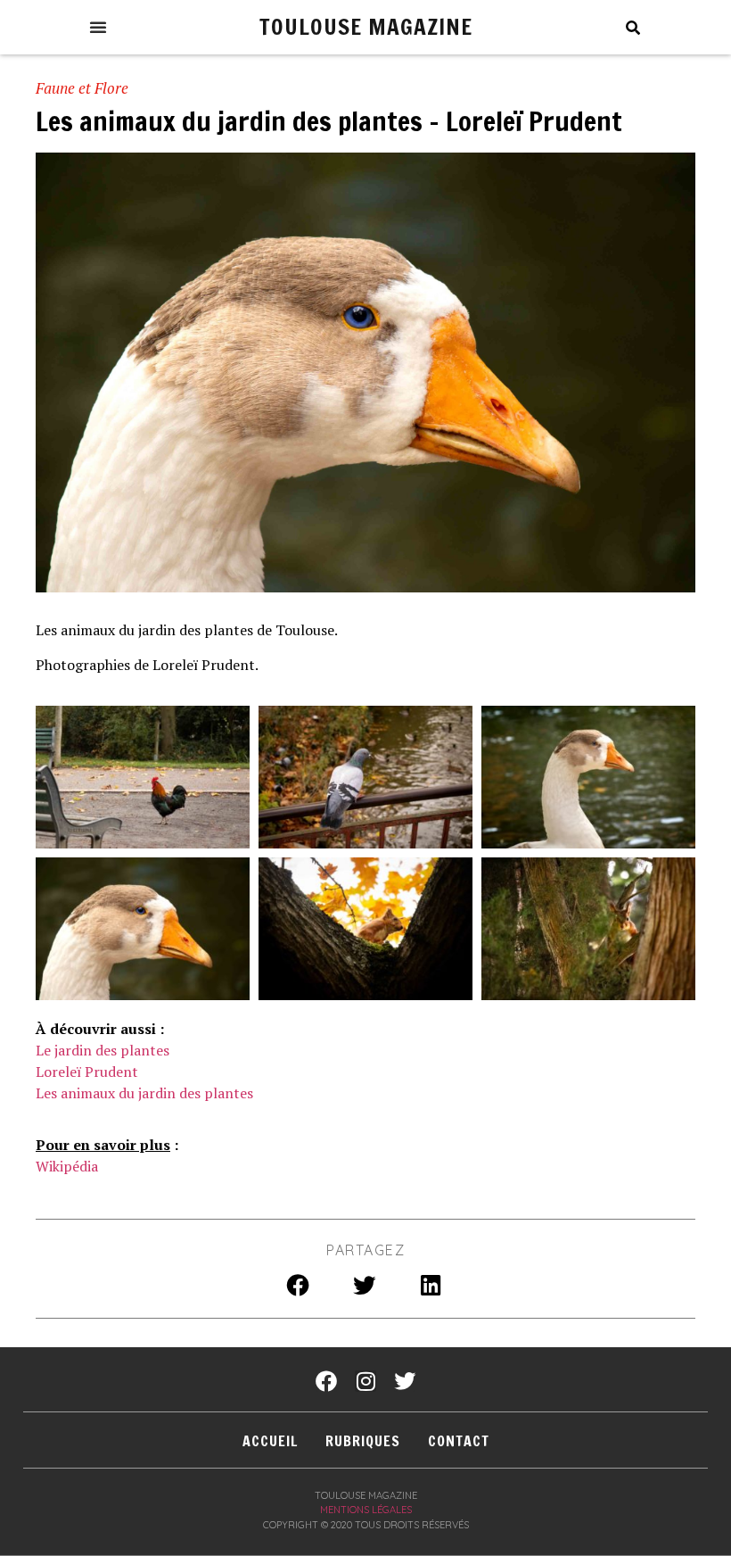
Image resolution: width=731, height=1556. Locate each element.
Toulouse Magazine (365, 26)
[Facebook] (326, 1381)
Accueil (270, 1441)
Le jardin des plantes (102, 1050)
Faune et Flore (82, 88)
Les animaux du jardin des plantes (144, 1093)
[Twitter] (404, 1381)
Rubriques (362, 1441)
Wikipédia (67, 1166)
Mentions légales (366, 1509)
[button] (98, 26)
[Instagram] (365, 1381)
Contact (458, 1441)
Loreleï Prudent (87, 1071)
